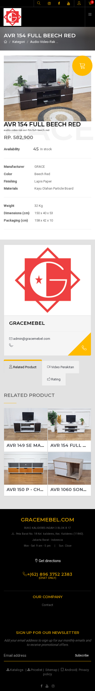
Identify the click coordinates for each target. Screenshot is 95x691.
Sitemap (51, 670)
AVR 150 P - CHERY (28, 489)
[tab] (23, 367)
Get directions (49, 561)
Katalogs (16, 670)
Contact (47, 605)
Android (71, 670)
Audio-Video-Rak (42, 42)
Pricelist (36, 670)
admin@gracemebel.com (31, 339)
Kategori (18, 42)
